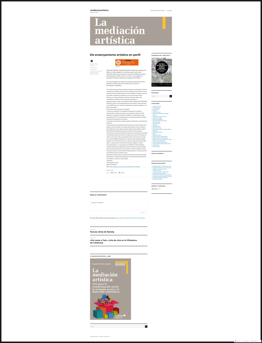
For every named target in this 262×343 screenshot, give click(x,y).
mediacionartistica (99, 10)
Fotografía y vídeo (156, 126)
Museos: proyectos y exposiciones (160, 136)
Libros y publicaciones (157, 132)
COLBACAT (92, 73)
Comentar (142, 212)
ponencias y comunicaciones (159, 140)
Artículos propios (156, 107)
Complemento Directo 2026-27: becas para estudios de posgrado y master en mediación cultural (162, 169)
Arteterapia (155, 110)
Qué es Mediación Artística (157, 10)
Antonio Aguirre (93, 71)
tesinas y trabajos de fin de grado (160, 142)
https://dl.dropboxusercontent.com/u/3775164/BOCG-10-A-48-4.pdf (125, 166)
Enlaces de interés (156, 123)
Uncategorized (93, 69)
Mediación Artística (157, 135)
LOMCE (97, 73)
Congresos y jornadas (157, 117)
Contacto (169, 10)
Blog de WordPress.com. (104, 336)
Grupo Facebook (157, 153)
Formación (155, 125)
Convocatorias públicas (158, 119)
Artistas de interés (156, 112)
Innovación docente (157, 128)
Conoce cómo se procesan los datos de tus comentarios (130, 218)
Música (154, 133)
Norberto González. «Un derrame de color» (162, 166)
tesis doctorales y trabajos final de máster (162, 143)
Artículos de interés (157, 106)
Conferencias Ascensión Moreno (160, 116)
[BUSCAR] (146, 326)
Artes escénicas (156, 109)
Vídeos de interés (156, 146)
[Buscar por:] (117, 326)
